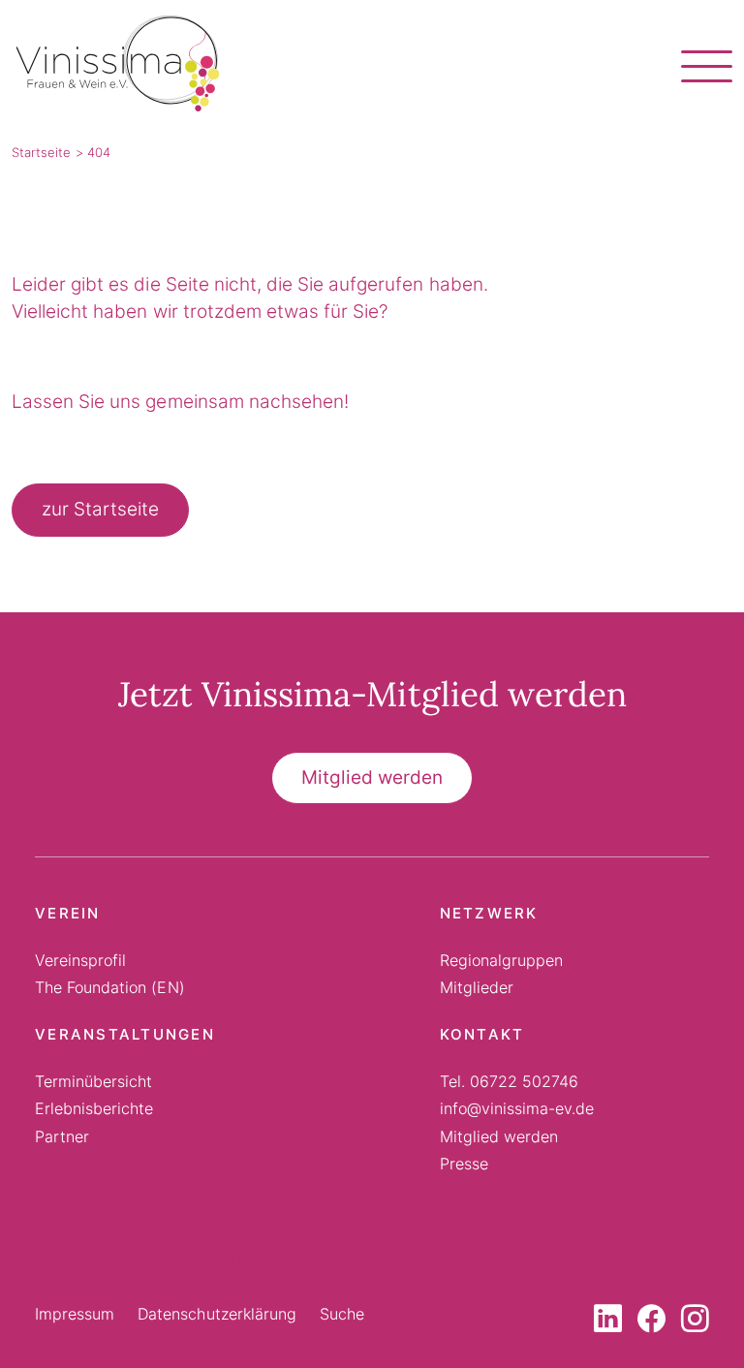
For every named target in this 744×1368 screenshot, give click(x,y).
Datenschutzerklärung (217, 1313)
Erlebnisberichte (94, 1108)
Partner (62, 1136)
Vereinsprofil (80, 960)
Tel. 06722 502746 (509, 1081)
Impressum (74, 1313)
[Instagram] (695, 1323)
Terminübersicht (93, 1081)
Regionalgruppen (501, 960)
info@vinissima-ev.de (517, 1108)
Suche (342, 1313)
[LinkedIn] (608, 1323)
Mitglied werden (372, 777)
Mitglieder (476, 987)
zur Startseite (100, 509)
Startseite (41, 152)
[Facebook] (651, 1323)
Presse (464, 1163)
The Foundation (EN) (110, 987)
